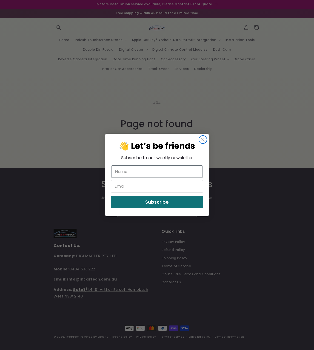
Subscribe (157, 202)
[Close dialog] (203, 140)
